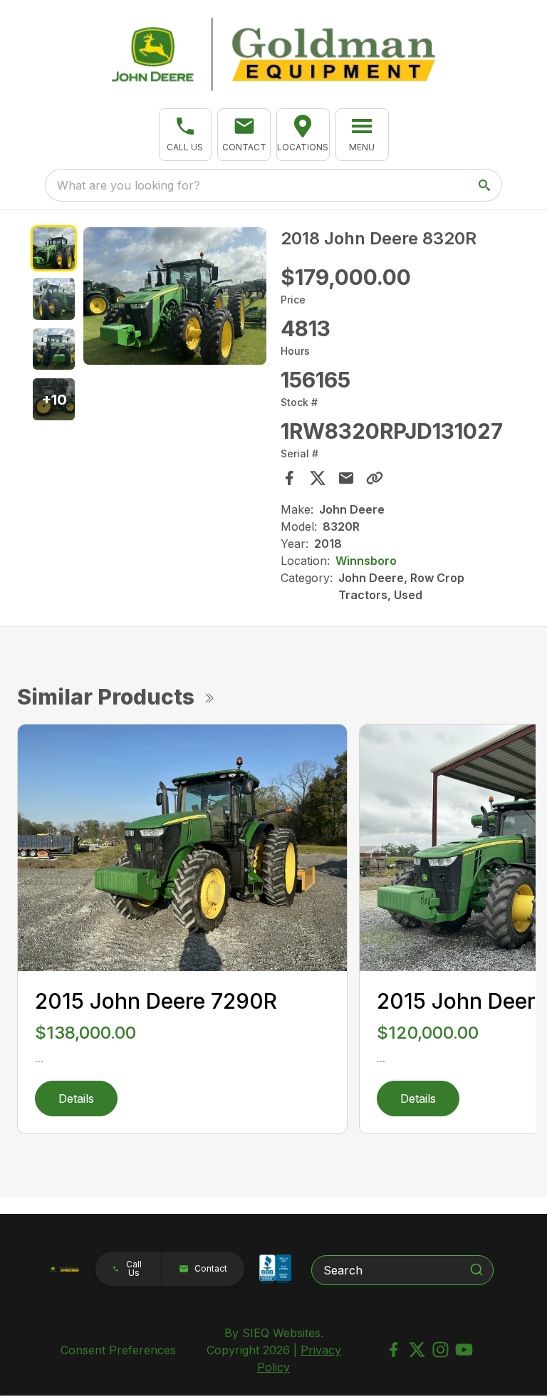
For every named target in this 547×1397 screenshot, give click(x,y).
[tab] (54, 248)
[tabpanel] (174, 298)
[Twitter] (417, 1349)
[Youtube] (464, 1349)
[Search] (476, 1269)
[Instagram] (440, 1349)
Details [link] (76, 1098)
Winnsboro (366, 561)
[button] (185, 134)
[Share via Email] (346, 478)
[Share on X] (317, 478)
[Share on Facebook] (289, 478)
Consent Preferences (118, 1350)
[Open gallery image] (174, 296)
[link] (303, 134)
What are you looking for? (128, 185)
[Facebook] (393, 1349)
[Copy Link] (374, 478)
